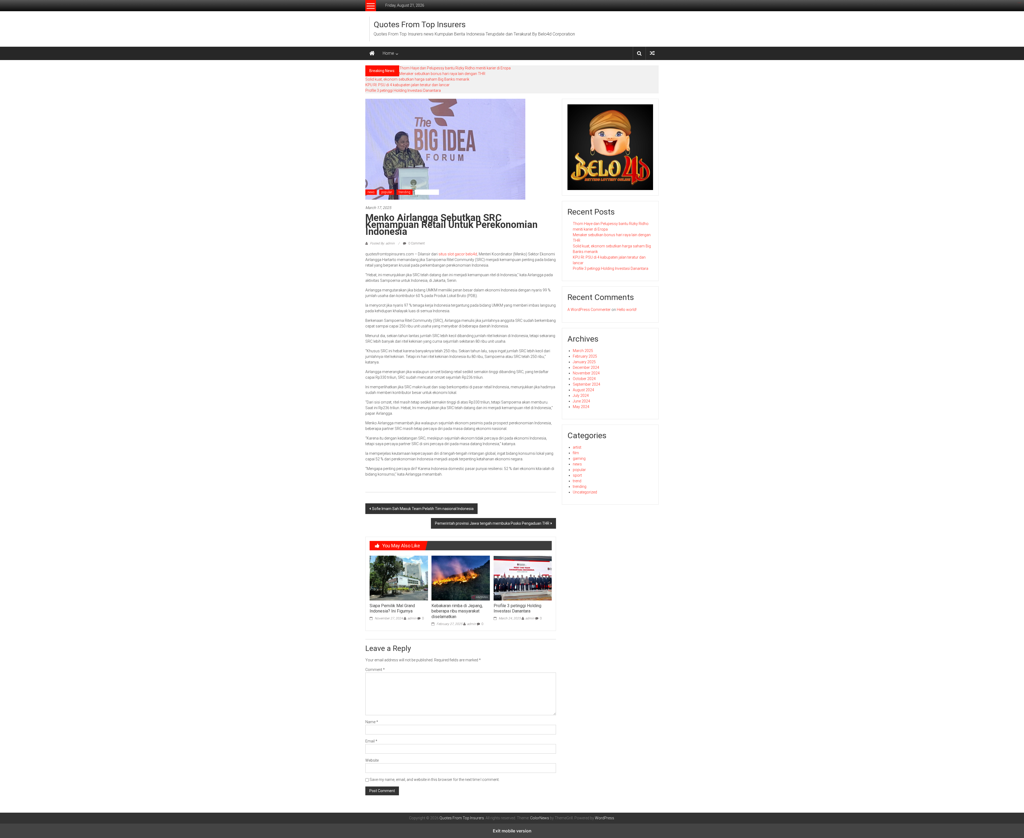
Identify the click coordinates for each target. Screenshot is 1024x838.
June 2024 (581, 401)
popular (386, 192)
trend (577, 481)
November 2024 (586, 373)
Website (372, 760)
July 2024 (581, 395)
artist (577, 447)
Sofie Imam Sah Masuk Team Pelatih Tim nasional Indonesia (423, 509)
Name (371, 722)
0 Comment (416, 243)
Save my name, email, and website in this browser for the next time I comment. (434, 779)
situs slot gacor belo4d (457, 254)
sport (577, 475)
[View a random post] (652, 53)
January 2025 (584, 362)
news (371, 192)
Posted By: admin (382, 243)
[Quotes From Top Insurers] (372, 53)
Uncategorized (427, 192)
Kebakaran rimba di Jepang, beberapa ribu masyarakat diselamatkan (457, 611)
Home (388, 53)
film (576, 453)
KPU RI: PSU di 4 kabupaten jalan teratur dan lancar (407, 85)
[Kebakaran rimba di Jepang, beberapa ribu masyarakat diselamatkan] (460, 578)
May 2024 (581, 407)
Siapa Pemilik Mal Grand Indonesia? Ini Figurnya (392, 608)
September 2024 (586, 384)
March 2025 (583, 351)
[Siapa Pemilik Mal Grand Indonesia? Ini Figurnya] (399, 578)
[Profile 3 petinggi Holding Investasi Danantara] (523, 578)
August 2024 (583, 390)
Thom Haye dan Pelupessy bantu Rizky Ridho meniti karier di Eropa (455, 68)
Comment (375, 669)
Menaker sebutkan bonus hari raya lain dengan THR (442, 74)
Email (371, 741)
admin (412, 618)
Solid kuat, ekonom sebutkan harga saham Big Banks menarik (417, 79)
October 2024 (584, 379)
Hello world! (627, 309)
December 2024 (586, 367)
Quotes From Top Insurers (420, 24)
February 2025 (585, 356)
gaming (579, 458)
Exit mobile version (512, 830)
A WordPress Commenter (589, 309)
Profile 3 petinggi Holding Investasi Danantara (403, 90)
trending (404, 192)
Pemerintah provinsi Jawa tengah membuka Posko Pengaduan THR (492, 523)
